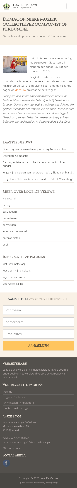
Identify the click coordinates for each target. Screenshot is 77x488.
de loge (7, 205)
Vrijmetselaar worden (15, 277)
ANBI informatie (12, 448)
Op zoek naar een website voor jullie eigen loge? (38, 482)
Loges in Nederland (15, 397)
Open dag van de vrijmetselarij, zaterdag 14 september (34, 149)
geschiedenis (10, 211)
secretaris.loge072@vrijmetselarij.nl (30, 442)
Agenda (8, 391)
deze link (21, 90)
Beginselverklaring (13, 283)
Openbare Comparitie (15, 155)
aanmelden (9, 224)
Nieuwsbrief (9, 198)
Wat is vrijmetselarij (14, 264)
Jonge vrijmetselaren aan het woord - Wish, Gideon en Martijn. (38, 172)
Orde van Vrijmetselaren (50, 36)
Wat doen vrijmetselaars (17, 270)
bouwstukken (10, 218)
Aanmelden (38, 346)
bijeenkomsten (11, 238)
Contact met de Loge (16, 408)
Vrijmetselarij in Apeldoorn (19, 402)
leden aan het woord (15, 231)
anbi (5, 244)
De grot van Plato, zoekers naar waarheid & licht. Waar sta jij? (38, 179)
